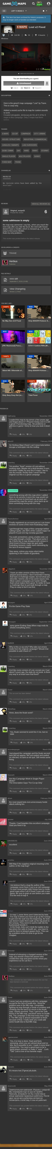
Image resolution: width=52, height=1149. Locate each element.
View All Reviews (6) (41, 204)
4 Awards (41, 35)
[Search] (33, 3)
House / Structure (11, 139)
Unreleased (25, 83)
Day (18, 151)
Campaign (25, 134)
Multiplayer (24, 156)
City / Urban (39, 134)
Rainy (34, 151)
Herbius (13, 261)
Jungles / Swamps (10, 145)
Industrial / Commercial (35, 139)
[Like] (3, 35)
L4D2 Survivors (29, 145)
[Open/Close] (49, 96)
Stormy (44, 151)
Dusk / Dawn (7, 151)
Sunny (37, 156)
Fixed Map (6, 162)
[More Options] (47, 83)
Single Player (8, 156)
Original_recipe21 (17, 210)
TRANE (18, 162)
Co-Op (15, 134)
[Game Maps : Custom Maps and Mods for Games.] (14, 3)
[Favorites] (4, 11)
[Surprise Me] (44, 11)
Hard (26, 151)
